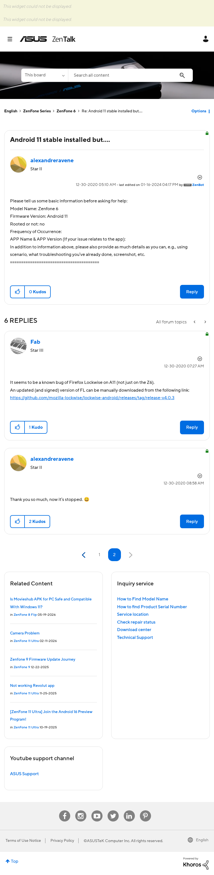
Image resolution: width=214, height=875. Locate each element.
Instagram (80, 810)
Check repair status (136, 622)
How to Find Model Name (142, 599)
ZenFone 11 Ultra (26, 641)
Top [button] (14, 861)
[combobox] (130, 75)
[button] (18, 292)
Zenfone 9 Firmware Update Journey (42, 659)
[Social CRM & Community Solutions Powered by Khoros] (195, 863)
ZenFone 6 (66, 111)
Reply (192, 292)
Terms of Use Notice (23, 840)
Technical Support (135, 637)
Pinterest (145, 810)
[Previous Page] (84, 555)
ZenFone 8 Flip (25, 615)
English (10, 111)
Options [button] (198, 111)
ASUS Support (24, 774)
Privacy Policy (62, 840)
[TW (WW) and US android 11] (205, 322)
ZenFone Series (37, 111)
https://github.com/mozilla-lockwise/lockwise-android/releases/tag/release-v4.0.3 (92, 398)
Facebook (65, 810)
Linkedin (129, 810)
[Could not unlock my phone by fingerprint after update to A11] (195, 322)
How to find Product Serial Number (152, 607)
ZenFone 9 (22, 667)
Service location (133, 614)
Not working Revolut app (32, 685)
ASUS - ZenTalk (48, 39)
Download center (134, 629)
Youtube (97, 810)
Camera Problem (25, 633)
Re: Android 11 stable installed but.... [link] (112, 111)
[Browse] (13, 39)
